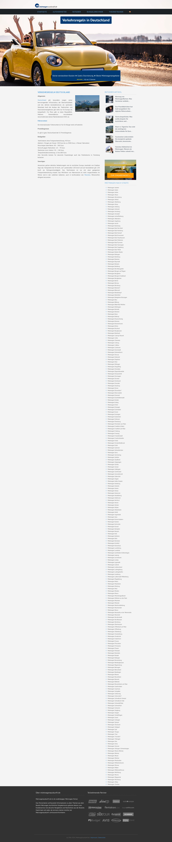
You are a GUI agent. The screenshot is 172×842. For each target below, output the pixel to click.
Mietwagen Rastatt (113, 655)
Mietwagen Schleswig (114, 694)
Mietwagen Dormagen (114, 376)
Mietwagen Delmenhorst (115, 352)
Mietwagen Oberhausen (115, 624)
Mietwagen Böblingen (114, 307)
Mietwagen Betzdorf (114, 288)
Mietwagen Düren (113, 388)
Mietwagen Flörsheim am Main (117, 424)
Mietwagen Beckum (113, 264)
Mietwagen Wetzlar (113, 758)
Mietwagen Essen (113, 412)
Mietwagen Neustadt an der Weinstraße (119, 612)
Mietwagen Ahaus (113, 195)
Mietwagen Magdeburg (115, 579)
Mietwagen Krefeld (113, 543)
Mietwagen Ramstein (114, 653)
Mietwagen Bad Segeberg (115, 247)
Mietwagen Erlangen (114, 407)
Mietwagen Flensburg (114, 421)
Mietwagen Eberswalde (115, 393)
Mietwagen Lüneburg (114, 574)
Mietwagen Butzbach (114, 333)
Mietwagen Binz (112, 300)
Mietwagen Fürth (113, 445)
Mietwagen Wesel (113, 756)
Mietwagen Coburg (113, 343)
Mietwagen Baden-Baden (115, 252)
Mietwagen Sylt (112, 729)
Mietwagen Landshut (114, 550)
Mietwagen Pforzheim (114, 643)
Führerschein (42, 121)
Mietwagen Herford (113, 500)
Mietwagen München (114, 600)
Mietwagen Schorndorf (114, 696)
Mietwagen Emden (113, 400)
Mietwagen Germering (114, 455)
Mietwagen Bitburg (113, 302)
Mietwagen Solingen (114, 720)
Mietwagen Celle (113, 338)
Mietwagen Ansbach (114, 209)
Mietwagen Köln (112, 538)
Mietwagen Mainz (113, 581)
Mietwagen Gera (113, 452)
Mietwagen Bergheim (114, 273)
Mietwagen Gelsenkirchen (115, 450)
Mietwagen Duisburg (114, 386)
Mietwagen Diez (112, 362)
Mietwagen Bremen (113, 321)
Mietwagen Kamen (113, 522)
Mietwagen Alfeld (113, 199)
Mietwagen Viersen (113, 746)
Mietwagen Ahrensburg (115, 197)
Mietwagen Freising (113, 433)
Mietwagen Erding (113, 402)
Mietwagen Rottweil (113, 682)
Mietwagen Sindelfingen (115, 715)
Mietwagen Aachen (113, 187)
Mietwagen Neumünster (115, 608)
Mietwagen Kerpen (113, 531)
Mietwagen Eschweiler (114, 409)
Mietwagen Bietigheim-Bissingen (117, 297)
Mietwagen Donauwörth (115, 374)
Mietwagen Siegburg (114, 710)
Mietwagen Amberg (113, 207)
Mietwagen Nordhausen (115, 620)
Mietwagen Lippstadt (114, 562)
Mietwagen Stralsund (114, 725)
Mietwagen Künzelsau (114, 546)
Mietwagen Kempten (114, 529)
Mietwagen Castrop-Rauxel (116, 335)
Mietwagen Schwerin (114, 708)
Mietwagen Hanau (113, 491)
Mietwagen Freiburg (114, 431)
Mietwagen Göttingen (114, 469)
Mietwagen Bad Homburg (115, 230)
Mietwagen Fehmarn (114, 419)
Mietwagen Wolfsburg (114, 772)
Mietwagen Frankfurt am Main (116, 429)
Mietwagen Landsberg (114, 548)
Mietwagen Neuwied (114, 615)
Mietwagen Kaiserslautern (115, 519)
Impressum (94, 837)
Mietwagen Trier (113, 734)
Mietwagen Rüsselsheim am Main (117, 684)
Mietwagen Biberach (114, 290)
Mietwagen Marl (112, 588)
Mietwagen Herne (113, 503)
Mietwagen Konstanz (114, 541)
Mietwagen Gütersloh (114, 476)
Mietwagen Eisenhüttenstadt (116, 398)
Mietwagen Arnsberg (114, 211)
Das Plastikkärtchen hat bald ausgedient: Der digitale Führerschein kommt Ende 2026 (124, 109)
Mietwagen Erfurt (113, 405)
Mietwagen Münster (113, 603)
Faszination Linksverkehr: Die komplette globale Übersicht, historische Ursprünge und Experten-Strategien (124, 139)
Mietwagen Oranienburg (115, 634)
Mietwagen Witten (113, 768)
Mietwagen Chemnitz (114, 340)
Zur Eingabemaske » (120, 175)
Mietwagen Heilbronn (114, 498)
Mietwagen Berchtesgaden (116, 269)
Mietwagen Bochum (113, 312)
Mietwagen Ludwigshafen (115, 572)
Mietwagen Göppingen (114, 462)
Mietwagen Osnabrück (114, 636)
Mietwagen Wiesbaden (114, 760)
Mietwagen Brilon (113, 326)
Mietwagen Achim (113, 192)
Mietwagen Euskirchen (114, 417)
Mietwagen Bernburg (114, 285)
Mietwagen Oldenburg (114, 631)
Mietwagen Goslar (113, 467)
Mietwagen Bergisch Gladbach (117, 276)
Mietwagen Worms (113, 775)
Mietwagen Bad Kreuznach (116, 235)
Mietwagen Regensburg (115, 665)
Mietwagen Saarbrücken (115, 686)
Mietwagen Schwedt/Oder (115, 703)
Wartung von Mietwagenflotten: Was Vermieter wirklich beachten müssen (123, 99)
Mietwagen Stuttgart (114, 727)
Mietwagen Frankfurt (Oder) (116, 426)
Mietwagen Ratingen (114, 658)
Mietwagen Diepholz (114, 359)
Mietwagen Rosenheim (114, 677)
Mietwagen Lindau (113, 560)
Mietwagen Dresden (114, 383)
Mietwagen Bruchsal (114, 328)
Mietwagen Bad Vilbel (114, 250)
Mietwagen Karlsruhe (114, 524)
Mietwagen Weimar (113, 753)
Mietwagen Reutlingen (114, 672)
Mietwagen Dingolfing (114, 366)
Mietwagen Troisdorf (114, 736)
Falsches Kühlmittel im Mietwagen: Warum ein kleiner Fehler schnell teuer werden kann (125, 149)
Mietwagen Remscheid (114, 670)
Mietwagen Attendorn (114, 219)
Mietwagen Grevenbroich (115, 474)
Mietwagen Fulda (113, 440)
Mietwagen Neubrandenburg (116, 605)
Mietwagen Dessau (113, 355)
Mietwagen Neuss (113, 610)
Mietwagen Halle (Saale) (115, 481)
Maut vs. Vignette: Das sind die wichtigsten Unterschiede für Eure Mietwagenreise (125, 129)
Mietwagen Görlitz (113, 464)
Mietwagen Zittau (113, 782)
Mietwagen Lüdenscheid (115, 567)
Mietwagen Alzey (113, 204)
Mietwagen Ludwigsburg (115, 569)
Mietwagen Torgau (113, 732)
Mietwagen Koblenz (114, 536)
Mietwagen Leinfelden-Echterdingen (118, 553)
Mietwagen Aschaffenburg (115, 216)
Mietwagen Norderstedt (115, 617)
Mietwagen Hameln (113, 486)
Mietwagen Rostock (113, 679)
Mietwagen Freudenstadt (115, 436)
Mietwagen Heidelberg (115, 495)
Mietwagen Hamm (113, 488)
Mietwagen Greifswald (114, 472)
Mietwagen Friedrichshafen (116, 438)
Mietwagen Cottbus (113, 345)
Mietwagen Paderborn (114, 639)
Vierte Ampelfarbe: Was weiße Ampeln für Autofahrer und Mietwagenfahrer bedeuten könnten (125, 119)
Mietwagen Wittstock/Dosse (116, 770)
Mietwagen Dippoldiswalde (116, 371)
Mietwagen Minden (113, 591)
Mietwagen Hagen (113, 479)
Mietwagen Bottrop (113, 316)
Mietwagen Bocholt (113, 309)
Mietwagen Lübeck (113, 565)
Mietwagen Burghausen (115, 331)
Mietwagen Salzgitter (114, 691)
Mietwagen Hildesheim (114, 510)
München (87, 175)
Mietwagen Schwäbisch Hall (116, 701)
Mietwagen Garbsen (114, 448)
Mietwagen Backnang (114, 226)
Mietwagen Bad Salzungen (116, 245)
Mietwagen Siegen (113, 713)
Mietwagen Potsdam (114, 651)
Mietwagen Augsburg (114, 221)
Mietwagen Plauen (113, 648)
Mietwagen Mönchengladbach (117, 596)
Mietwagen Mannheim (114, 584)
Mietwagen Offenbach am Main (117, 627)
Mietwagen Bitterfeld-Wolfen (116, 304)
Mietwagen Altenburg (114, 202)
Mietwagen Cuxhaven (114, 347)
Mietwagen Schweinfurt (115, 705)
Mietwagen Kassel (113, 526)
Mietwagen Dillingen (114, 364)
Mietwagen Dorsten (113, 378)
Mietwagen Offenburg (114, 629)
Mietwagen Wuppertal (114, 777)
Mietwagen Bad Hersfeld (115, 228)
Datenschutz (101, 837)
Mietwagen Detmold (114, 357)
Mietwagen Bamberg (114, 257)
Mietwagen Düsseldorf (114, 390)
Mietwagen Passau (113, 641)
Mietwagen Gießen (113, 457)
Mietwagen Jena (112, 517)
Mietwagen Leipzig (113, 555)
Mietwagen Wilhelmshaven (116, 763)
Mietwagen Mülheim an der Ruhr (117, 598)
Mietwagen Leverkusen (114, 557)
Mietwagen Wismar (113, 765)
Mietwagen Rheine (113, 674)
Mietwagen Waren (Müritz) (115, 751)
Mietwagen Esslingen (114, 414)
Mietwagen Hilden (113, 507)
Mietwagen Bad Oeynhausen (116, 238)
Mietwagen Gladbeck (114, 460)
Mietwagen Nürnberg (114, 622)
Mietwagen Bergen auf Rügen (117, 271)
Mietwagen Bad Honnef (115, 233)
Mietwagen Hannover (114, 493)
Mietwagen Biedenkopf (115, 292)
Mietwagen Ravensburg (115, 660)
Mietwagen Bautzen (113, 259)
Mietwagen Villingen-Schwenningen (118, 748)
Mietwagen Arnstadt (114, 214)
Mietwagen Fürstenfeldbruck (116, 443)
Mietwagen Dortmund (114, 381)
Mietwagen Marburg (114, 586)
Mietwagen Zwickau (113, 784)
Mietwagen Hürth (113, 512)
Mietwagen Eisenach (114, 395)
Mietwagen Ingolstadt (114, 514)
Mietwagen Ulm (112, 741)
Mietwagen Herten (113, 505)
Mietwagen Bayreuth (114, 261)
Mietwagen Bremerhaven (115, 324)
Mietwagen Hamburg (114, 483)
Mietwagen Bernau (113, 283)
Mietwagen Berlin (113, 281)
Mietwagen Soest (113, 717)
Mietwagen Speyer (113, 722)
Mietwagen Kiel (112, 534)
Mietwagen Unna (113, 744)
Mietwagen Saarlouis (114, 689)
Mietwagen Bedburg (114, 266)
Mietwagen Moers (113, 593)
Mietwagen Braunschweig (115, 319)
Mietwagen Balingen (114, 254)
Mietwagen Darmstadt (114, 350)
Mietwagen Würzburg (114, 779)
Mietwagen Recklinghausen (116, 662)
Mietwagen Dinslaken (114, 369)
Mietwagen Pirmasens (114, 646)
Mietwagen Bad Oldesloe (115, 240)
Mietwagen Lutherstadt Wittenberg (118, 577)
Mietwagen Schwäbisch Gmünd (117, 698)
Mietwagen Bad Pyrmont (115, 242)
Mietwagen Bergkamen (114, 278)
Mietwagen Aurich (113, 223)
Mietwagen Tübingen (114, 739)
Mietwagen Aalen (113, 190)
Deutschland (42, 100)
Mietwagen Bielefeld (114, 295)
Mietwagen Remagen (114, 667)
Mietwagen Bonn (113, 314)
